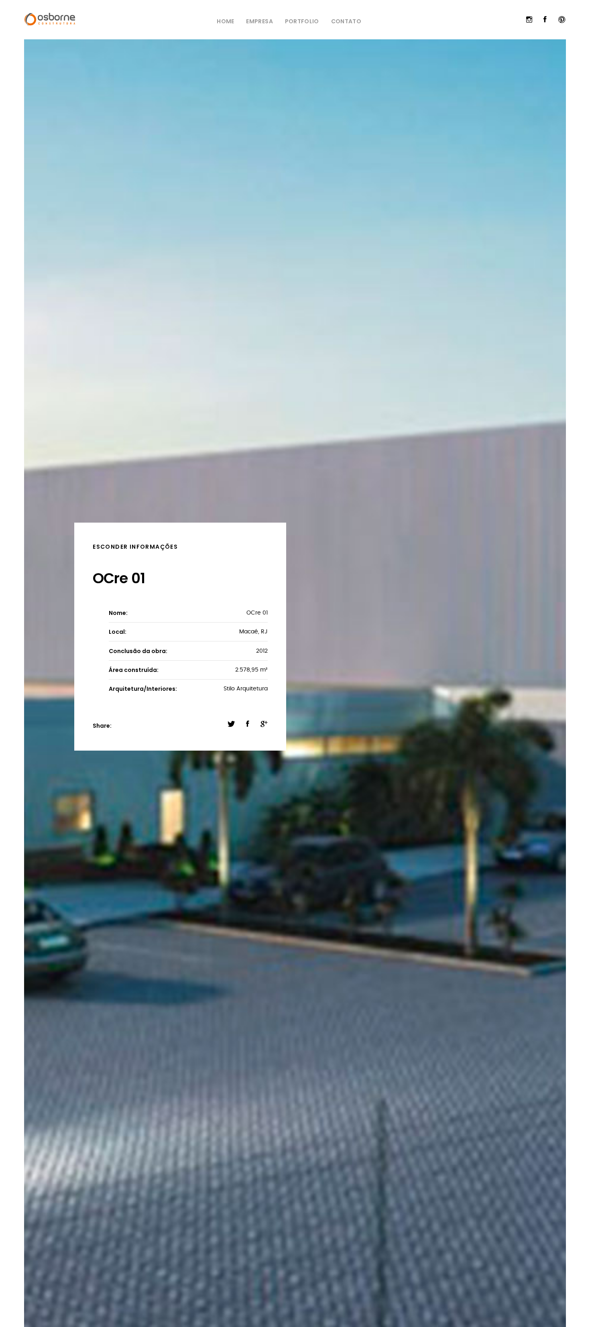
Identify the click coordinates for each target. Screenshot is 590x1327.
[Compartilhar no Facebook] (247, 724)
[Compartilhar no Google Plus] (264, 724)
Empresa (259, 21)
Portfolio (302, 21)
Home (225, 21)
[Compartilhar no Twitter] (231, 724)
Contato (346, 21)
